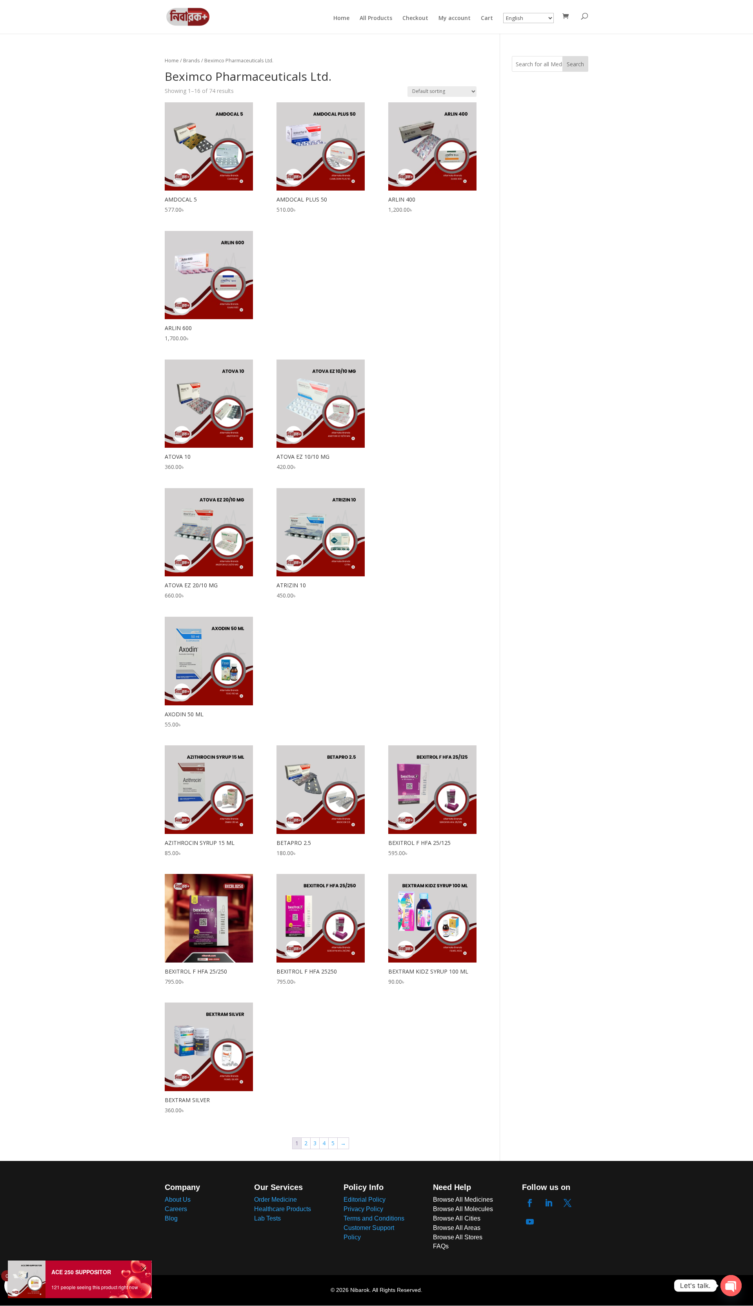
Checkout (415, 18)
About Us (178, 1199)
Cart (487, 18)
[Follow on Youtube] (530, 1222)
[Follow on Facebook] (530, 1203)
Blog (171, 1218)
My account (454, 18)
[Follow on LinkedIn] (549, 1203)
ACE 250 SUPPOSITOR (81, 1275)
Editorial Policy (365, 1199)
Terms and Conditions (374, 1218)
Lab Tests (267, 1218)
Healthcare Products (282, 1209)
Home (341, 18)
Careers (176, 1209)
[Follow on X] (567, 1203)
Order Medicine (275, 1199)
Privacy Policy (363, 1209)
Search (575, 64)
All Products (376, 18)
